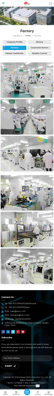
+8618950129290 (23, 319)
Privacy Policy (38, 383)
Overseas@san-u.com (19, 315)
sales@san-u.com (17, 311)
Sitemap (19, 383)
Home (28, 36)
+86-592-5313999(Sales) (19, 307)
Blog (10, 383)
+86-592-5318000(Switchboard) (22, 304)
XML (27, 383)
